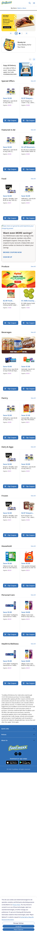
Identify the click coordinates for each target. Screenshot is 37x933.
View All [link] (33, 81)
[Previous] (30, 59)
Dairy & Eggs (7, 447)
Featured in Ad (8, 130)
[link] (7, 2)
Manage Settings (18, 923)
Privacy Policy (16, 905)
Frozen (5, 495)
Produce (5, 266)
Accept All (18, 926)
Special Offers (8, 81)
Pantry (5, 398)
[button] (10, 97)
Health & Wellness (10, 643)
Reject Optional (18, 929)
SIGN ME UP (7, 257)
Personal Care (8, 595)
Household (7, 546)
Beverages (6, 332)
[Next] (33, 59)
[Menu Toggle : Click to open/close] (33, 3)
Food (4, 178)
